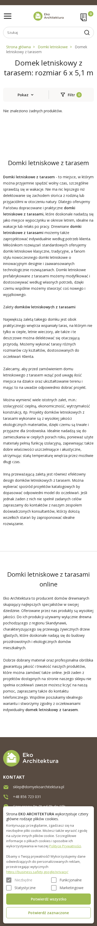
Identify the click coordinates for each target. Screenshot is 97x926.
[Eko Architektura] (48, 16)
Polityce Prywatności (65, 846)
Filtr (71, 94)
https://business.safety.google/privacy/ (37, 871)
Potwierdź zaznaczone (48, 912)
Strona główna (18, 46)
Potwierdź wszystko (48, 899)
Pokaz (23, 94)
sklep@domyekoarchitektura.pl (38, 786)
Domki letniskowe (53, 46)
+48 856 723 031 (27, 796)
